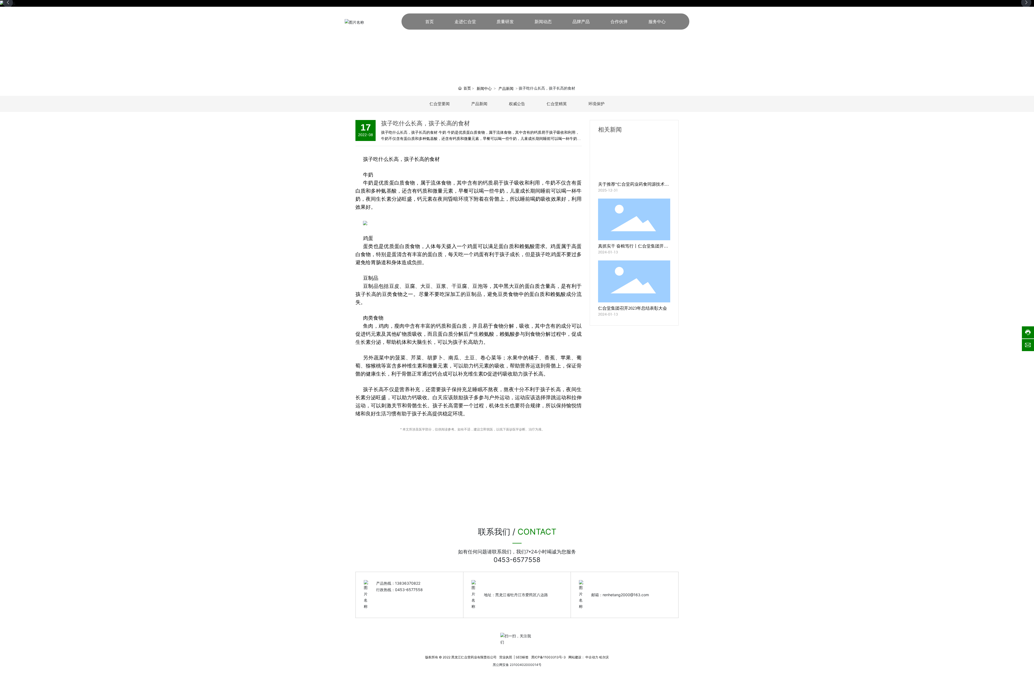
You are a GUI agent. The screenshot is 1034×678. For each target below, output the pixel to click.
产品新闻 (505, 88)
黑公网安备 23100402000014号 (517, 665)
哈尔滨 (604, 657)
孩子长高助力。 (470, 342)
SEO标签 (522, 657)
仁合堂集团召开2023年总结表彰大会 (632, 308)
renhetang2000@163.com (626, 594)
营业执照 (505, 657)
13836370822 (407, 583)
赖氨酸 (527, 246)
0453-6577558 (517, 560)
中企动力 (591, 657)
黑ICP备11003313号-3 (548, 657)
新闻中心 (484, 88)
